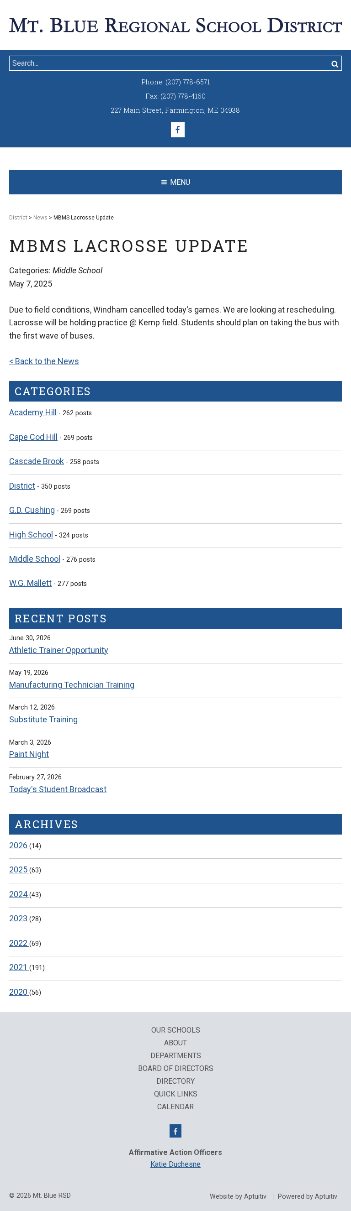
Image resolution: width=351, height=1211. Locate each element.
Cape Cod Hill (33, 437)
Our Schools (175, 1030)
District (18, 217)
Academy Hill (33, 412)
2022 (19, 943)
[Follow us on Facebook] (178, 130)
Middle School (34, 559)
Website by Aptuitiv (238, 1197)
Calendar (175, 1107)
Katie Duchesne (175, 1164)
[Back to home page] (175, 24)
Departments (175, 1056)
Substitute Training (43, 719)
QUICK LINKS (175, 1094)
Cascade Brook (36, 461)
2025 (19, 869)
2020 (19, 992)
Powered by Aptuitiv (307, 1197)
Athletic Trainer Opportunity (58, 650)
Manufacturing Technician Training (71, 684)
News (40, 217)
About (175, 1043)
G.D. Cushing (32, 510)
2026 (19, 845)
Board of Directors (175, 1068)
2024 (19, 894)
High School (31, 534)
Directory (175, 1081)
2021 (19, 967)
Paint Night (29, 754)
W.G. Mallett (30, 583)
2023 (19, 918)
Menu (180, 182)
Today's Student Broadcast (57, 789)
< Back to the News (44, 361)
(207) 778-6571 (187, 82)
